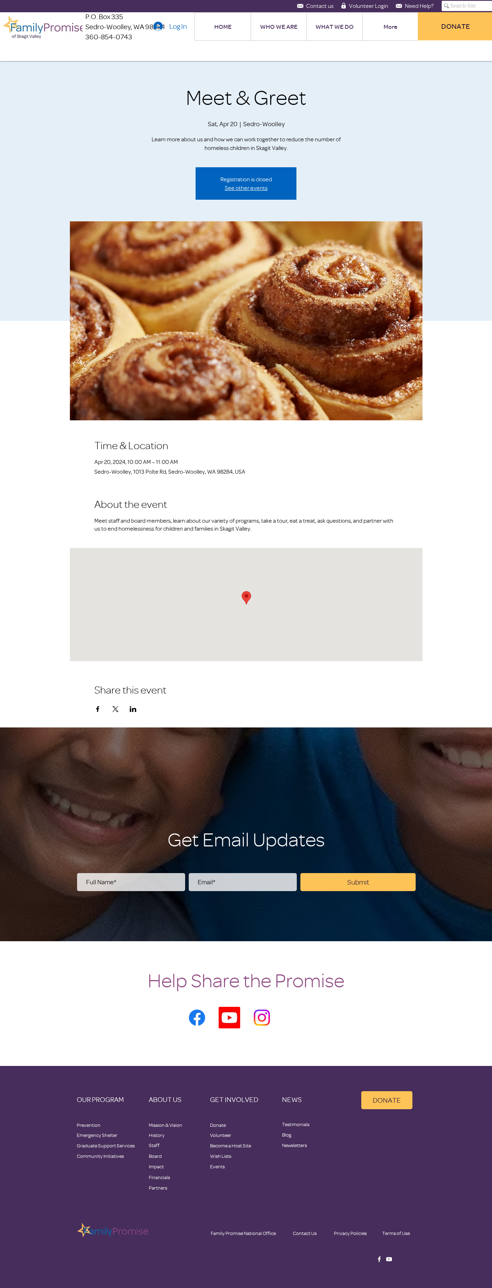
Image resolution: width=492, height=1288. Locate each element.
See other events (246, 187)
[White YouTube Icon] (389, 1259)
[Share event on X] (115, 709)
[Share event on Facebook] (97, 709)
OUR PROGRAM (100, 1099)
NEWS (292, 1099)
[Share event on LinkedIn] (133, 709)
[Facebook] (197, 1017)
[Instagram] (262, 1017)
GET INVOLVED (234, 1099)
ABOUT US (165, 1099)
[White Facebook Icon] (379, 1259)
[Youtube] (229, 1017)
